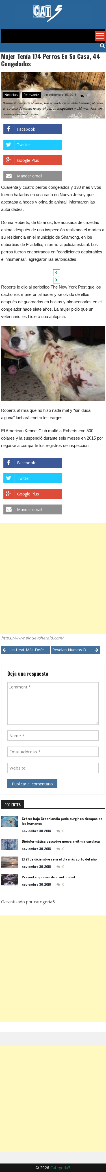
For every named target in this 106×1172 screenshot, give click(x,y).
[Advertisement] (53, 578)
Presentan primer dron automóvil (48, 877)
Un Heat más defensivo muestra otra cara (30, 649)
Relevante (31, 94)
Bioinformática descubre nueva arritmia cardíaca (61, 841)
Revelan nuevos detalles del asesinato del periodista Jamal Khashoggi (76, 649)
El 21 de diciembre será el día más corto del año (59, 859)
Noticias (11, 94)
